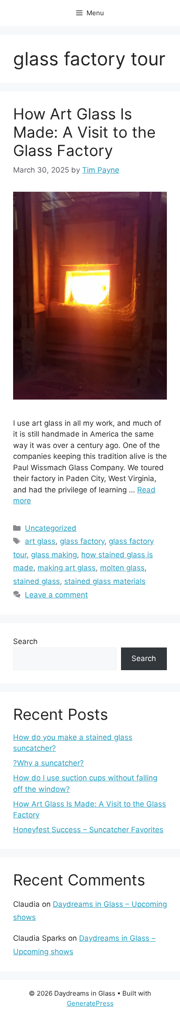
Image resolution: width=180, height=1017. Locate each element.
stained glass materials (104, 581)
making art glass (67, 567)
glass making (54, 554)
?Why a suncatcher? (48, 763)
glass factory (82, 541)
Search (25, 641)
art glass (40, 541)
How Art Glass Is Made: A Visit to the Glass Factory (84, 132)
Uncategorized (50, 528)
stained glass (36, 581)
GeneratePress (90, 1003)
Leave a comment (56, 594)
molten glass (122, 567)
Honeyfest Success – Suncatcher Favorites (88, 829)
